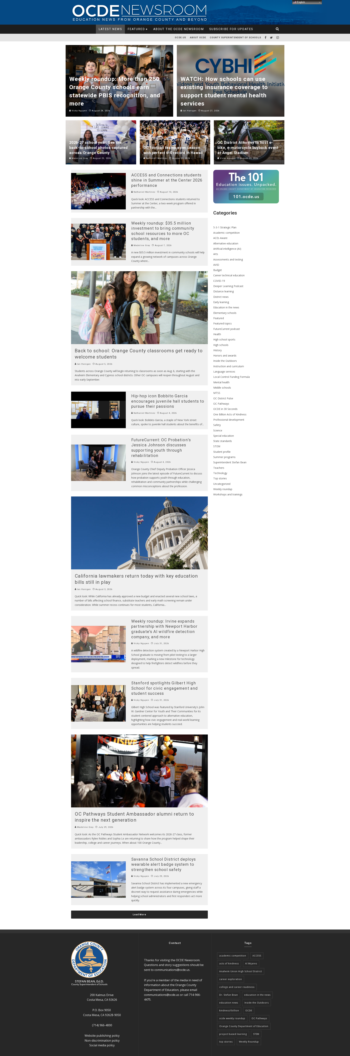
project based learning (233, 1034)
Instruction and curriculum (228, 366)
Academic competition (226, 232)
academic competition (232, 955)
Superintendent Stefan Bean (229, 462)
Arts (215, 254)
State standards (222, 441)
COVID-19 (219, 280)
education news (228, 1002)
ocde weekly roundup (232, 1018)
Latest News (110, 29)
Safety (217, 425)
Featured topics (222, 323)
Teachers (218, 467)
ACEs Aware (220, 238)
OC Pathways (221, 403)
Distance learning (223, 291)
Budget (217, 270)
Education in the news (226, 307)
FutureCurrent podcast (226, 329)
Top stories (220, 478)
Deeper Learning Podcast (228, 286)
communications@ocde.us (172, 970)
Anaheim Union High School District (240, 971)
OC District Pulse (223, 398)
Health (217, 334)
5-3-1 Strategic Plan (224, 227)
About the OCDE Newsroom (178, 29)
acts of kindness (229, 963)
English (300, 2)
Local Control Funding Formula (231, 377)
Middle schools (222, 387)
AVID (216, 264)
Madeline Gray (141, 245)
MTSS (216, 393)
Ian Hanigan (83, 364)
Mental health (221, 382)
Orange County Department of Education (243, 1026)
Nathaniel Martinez (144, 192)
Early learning (221, 302)
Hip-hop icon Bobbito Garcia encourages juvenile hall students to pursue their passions (167, 401)
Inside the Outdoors (225, 361)
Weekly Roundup (249, 1041)
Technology (220, 473)
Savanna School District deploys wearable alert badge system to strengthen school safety (163, 864)
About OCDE (198, 37)
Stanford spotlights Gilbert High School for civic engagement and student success (164, 688)
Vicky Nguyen (141, 462)
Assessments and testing (228, 259)
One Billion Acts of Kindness (229, 414)
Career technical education (229, 275)
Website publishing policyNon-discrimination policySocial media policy (102, 1040)
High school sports (224, 339)
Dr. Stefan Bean (228, 994)
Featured (136, 29)
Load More (139, 914)
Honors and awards (224, 355)
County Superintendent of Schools (235, 37)
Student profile (222, 451)
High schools (220, 345)
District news (221, 297)
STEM (216, 446)
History (217, 350)
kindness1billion (229, 1010)
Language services (224, 371)
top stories (226, 1041)
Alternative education (225, 243)
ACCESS (256, 955)
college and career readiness (236, 987)
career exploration (230, 979)
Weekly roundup (222, 489)
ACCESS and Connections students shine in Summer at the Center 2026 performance (166, 180)
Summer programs (224, 457)
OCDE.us (180, 37)
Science (217, 430)
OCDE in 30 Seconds (225, 409)
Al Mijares (251, 963)
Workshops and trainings (227, 494)
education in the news (257, 994)
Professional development (228, 419)
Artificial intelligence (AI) (227, 248)
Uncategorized (221, 484)
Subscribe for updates (231, 29)
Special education (223, 435)
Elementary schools (224, 313)
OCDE (248, 1010)
